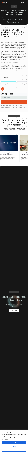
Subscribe (14, 102)
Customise (14, 446)
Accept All (14, 442)
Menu (22, 2)
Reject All (14, 450)
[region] (14, 441)
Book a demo (14, 310)
